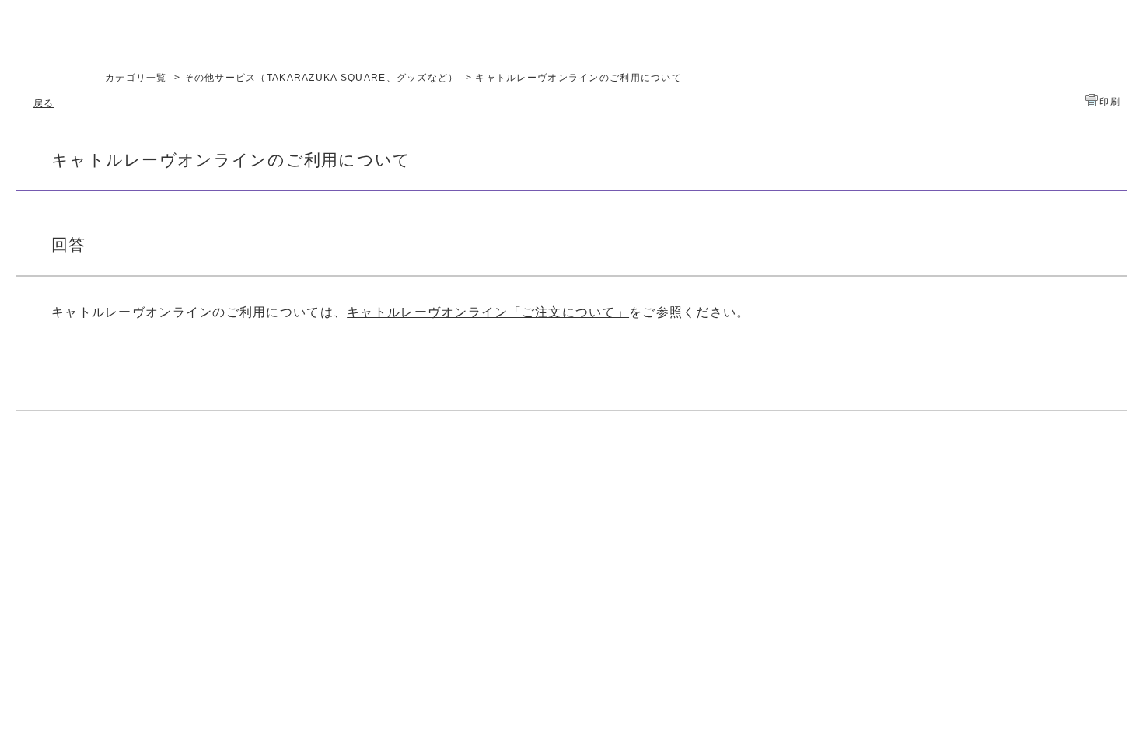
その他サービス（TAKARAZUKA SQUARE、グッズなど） (321, 77)
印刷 (1109, 101)
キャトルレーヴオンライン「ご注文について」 (488, 312)
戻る (43, 103)
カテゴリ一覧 (136, 77)
